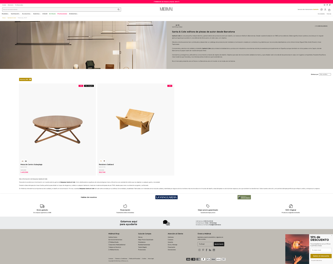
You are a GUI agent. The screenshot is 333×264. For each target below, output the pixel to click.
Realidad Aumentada (144, 244)
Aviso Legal (151, 258)
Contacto (170, 239)
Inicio (4, 18)
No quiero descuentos (316, 260)
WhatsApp (213, 223)
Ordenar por (314, 74)
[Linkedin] (214, 250)
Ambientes (73, 14)
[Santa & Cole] (177, 29)
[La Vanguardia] (166, 198)
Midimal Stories (114, 249)
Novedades (321, 14)
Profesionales (19, 5)
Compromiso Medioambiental (116, 244)
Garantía (170, 242)
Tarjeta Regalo (142, 247)
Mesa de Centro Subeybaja (31, 164)
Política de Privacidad (134, 258)
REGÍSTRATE (219, 244)
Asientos (36, 14)
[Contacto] (322, 9)
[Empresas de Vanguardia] (244, 199)
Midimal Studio (114, 242)
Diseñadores (142, 242)
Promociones (62, 14)
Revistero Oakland (106, 164)
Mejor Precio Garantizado (145, 239)
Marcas (329, 14)
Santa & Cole (12, 18)
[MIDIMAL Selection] (166, 9)
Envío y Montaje (172, 244)
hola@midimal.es (215, 225)
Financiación (171, 247)
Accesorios (26, 14)
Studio (4, 5)
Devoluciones (172, 249)
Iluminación (15, 14)
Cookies (144, 258)
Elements (10, 5)
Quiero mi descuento (321, 256)
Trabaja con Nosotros (114, 247)
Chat (206, 223)
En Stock (52, 14)
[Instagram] (325, 5)
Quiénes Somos (112, 237)
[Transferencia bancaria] (223, 259)
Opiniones (171, 237)
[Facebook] (330, 5)
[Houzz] (210, 250)
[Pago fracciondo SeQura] (218, 259)
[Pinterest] (328, 5)
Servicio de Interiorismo (115, 239)
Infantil (44, 14)
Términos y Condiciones (121, 258)
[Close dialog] (332, 235)
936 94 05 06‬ (208, 221)
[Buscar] (118, 9)
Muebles (5, 14)
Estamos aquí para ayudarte (128, 223)
